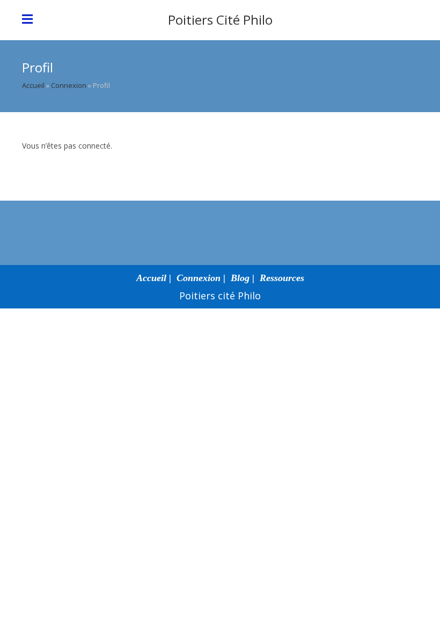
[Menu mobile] (27, 20)
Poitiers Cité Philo (220, 19)
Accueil (33, 85)
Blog (240, 278)
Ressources (282, 278)
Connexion (68, 85)
